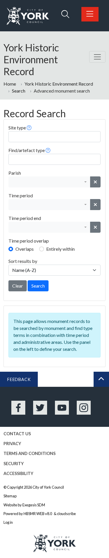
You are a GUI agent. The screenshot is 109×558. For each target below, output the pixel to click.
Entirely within (60, 249)
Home (9, 83)
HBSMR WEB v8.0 (38, 513)
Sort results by (22, 261)
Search (18, 90)
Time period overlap (28, 240)
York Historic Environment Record (58, 83)
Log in (8, 522)
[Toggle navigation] (97, 57)
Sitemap (10, 496)
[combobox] (49, 181)
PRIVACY (12, 443)
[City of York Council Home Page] (27, 16)
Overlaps (24, 249)
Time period (20, 195)
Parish (14, 173)
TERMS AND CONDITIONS (29, 453)
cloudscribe (66, 513)
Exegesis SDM (33, 505)
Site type (17, 127)
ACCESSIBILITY (18, 473)
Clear (17, 285)
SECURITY (13, 463)
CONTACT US (17, 433)
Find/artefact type (26, 150)
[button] (29, 127)
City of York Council (48, 487)
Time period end (24, 218)
